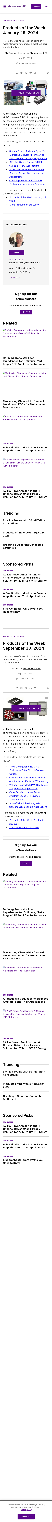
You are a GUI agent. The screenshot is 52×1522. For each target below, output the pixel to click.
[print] (47, 72)
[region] (26, 1511)
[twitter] (26, 72)
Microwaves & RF (38, 53)
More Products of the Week (24, 204)
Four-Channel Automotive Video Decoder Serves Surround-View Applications (26, 173)
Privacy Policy (26, 1510)
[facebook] (17, 72)
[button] (5, 6)
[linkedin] (21, 72)
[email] (35, 72)
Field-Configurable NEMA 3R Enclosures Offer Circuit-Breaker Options (26, 770)
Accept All (26, 1517)
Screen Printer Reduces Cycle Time (28, 151)
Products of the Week (13, 21)
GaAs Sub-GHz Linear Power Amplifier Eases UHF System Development (25, 796)
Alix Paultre (10, 53)
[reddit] (30, 72)
